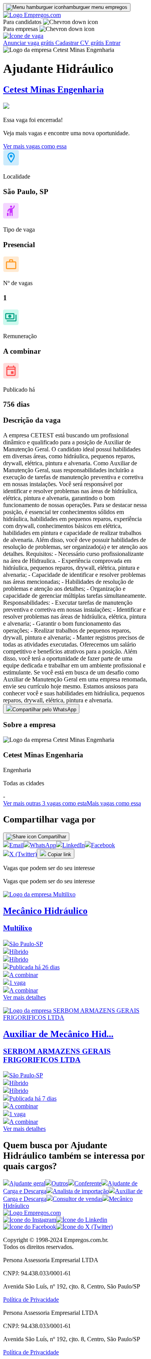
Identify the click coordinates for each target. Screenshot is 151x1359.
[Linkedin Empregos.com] (81, 1219)
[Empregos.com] (32, 15)
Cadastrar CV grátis (80, 43)
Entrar (112, 43)
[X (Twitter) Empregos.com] (84, 1226)
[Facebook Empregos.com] (29, 1226)
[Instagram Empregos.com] (29, 1219)
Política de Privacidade (31, 1299)
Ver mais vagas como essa (35, 146)
